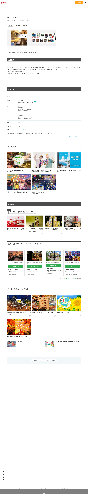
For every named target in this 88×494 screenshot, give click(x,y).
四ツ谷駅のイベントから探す (56, 488)
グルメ (47, 360)
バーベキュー (66, 278)
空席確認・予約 (15, 266)
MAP (35, 102)
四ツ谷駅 (35, 360)
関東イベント (24, 488)
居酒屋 (54, 360)
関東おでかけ (18, 488)
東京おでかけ (30, 488)
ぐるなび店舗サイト (22, 129)
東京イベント (36, 488)
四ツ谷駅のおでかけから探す (45, 488)
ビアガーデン (73, 278)
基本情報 (11, 89)
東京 (41, 360)
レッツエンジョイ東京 (11, 488)
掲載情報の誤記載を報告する (75, 136)
